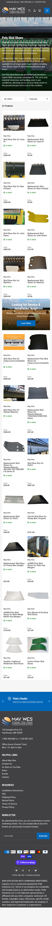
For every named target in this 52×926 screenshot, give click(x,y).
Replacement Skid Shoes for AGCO (11, 517)
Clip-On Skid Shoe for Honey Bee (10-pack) (36, 517)
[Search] (29, 10)
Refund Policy (8, 800)
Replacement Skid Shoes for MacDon (35, 281)
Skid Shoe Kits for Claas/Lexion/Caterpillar (14, 361)
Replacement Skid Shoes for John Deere (37, 234)
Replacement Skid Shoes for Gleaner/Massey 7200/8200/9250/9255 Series (37, 414)
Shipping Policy (9, 797)
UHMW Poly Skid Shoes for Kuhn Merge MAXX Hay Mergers (13, 614)
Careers (5, 777)
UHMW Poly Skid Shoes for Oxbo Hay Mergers (36, 565)
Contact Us (7, 764)
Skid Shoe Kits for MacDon (11, 281)
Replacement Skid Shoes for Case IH (35, 140)
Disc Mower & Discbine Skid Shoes (37, 613)
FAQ (4, 794)
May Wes (7, 136)
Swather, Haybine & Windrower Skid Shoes (13, 662)
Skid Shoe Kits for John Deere (13, 234)
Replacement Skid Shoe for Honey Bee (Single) (14, 564)
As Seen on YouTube (11, 767)
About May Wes (9, 760)
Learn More (26, 323)
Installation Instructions (12, 790)
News (4, 770)
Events (5, 774)
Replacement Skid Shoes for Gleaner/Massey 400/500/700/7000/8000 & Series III (13, 467)
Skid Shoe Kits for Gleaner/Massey (11, 411)
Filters (9, 99)
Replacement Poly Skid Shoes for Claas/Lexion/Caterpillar (38, 362)
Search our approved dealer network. (28, 702)
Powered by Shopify (33, 875)
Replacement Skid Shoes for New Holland (37, 187)
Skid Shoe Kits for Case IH (14, 140)
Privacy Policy (8, 807)
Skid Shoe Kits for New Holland (13, 187)
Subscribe (43, 836)
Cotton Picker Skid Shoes (35, 662)
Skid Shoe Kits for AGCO (35, 464)
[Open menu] (47, 10)
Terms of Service (9, 804)
